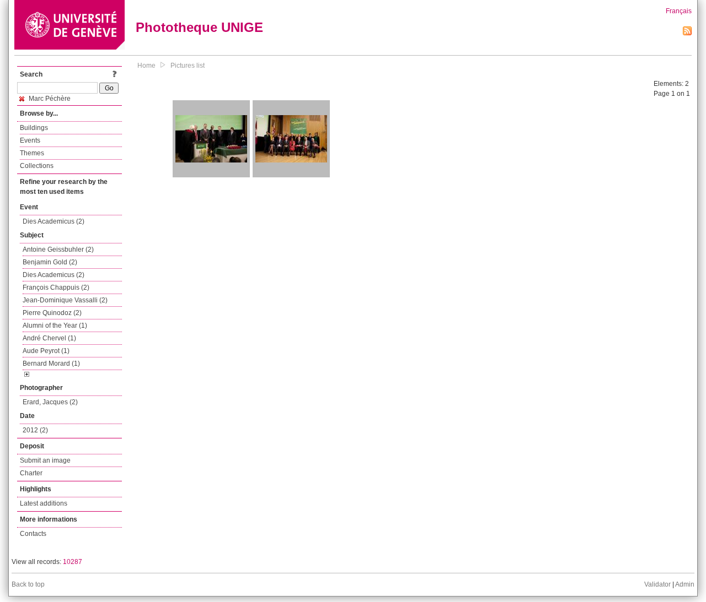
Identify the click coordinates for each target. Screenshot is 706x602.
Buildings (34, 128)
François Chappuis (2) (56, 287)
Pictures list (187, 65)
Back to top (28, 584)
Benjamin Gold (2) (50, 262)
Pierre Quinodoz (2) (52, 313)
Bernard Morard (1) (51, 363)
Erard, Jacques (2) (50, 402)
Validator (657, 584)
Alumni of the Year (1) (55, 325)
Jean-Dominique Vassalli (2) (65, 300)
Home (146, 65)
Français (679, 11)
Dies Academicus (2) (53, 221)
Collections (37, 166)
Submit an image (45, 460)
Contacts (33, 534)
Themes (32, 153)
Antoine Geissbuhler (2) (58, 249)
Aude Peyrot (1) (46, 351)
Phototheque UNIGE (199, 27)
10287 (72, 562)
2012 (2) (35, 430)
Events (30, 140)
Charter (31, 473)
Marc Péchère (49, 98)
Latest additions (43, 503)
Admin (684, 584)
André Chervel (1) (49, 338)
